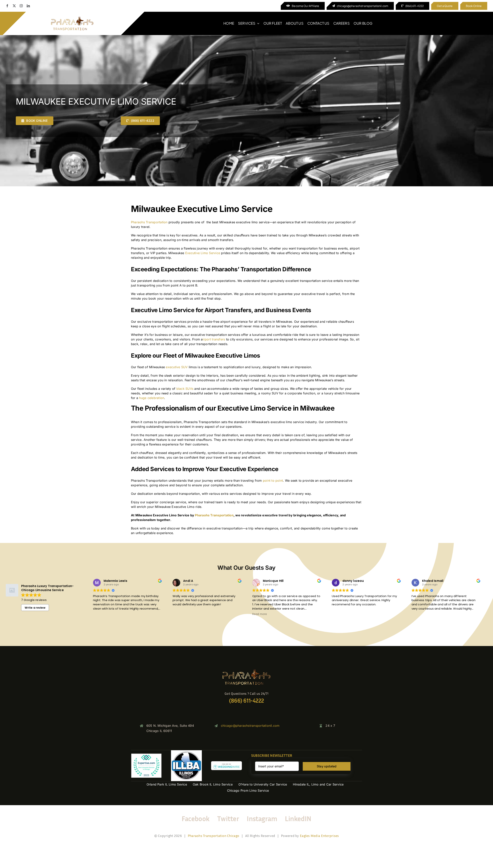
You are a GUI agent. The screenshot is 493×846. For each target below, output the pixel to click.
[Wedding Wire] (226, 763)
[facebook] (7, 5)
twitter (228, 818)
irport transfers (214, 339)
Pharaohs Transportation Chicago (213, 835)
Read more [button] (259, 614)
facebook (196, 818)
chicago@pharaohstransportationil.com (250, 726)
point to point (273, 480)
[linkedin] (28, 5)
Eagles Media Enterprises (319, 835)
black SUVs (184, 389)
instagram (262, 818)
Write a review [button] (35, 608)
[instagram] (21, 5)
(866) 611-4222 (246, 700)
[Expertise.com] (146, 755)
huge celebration (151, 398)
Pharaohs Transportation (149, 222)
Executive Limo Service (202, 253)
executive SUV (177, 367)
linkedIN (298, 818)
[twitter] (14, 5)
